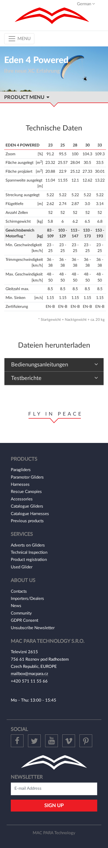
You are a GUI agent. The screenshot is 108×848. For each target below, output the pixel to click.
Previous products (27, 521)
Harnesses (20, 484)
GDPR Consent (24, 620)
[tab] (54, 365)
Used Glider (21, 567)
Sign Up (54, 805)
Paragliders (21, 470)
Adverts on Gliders (28, 545)
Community (21, 613)
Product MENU (25, 97)
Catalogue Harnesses (30, 514)
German (84, 4)
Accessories (22, 499)
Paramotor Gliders (27, 477)
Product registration (29, 560)
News (16, 606)
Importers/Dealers (27, 599)
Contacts (19, 591)
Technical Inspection (29, 552)
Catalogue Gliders (27, 506)
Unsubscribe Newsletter (33, 628)
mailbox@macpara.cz (29, 674)
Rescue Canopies (26, 492)
